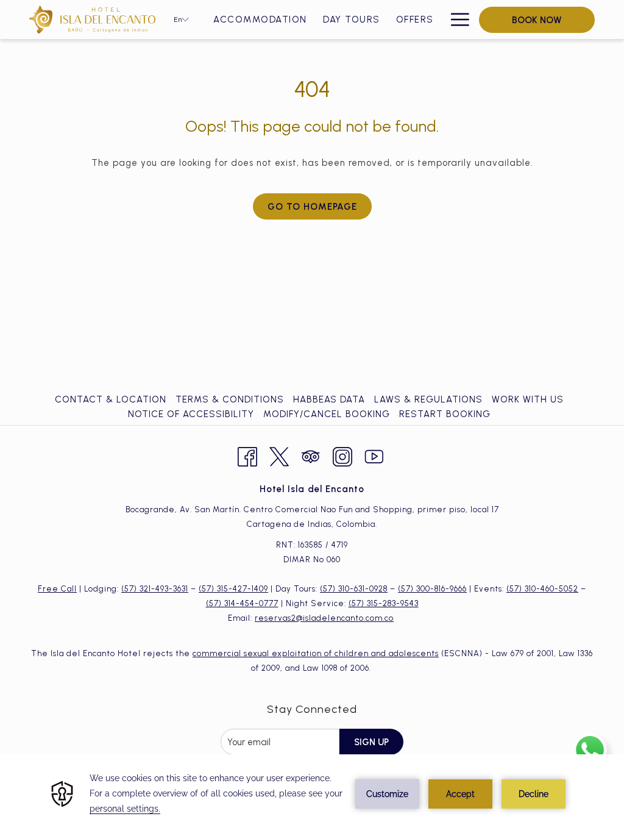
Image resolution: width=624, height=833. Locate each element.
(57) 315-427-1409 (233, 588)
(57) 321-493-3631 (154, 588)
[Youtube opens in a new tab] (374, 454)
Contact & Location (110, 399)
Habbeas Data (329, 399)
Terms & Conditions (230, 399)
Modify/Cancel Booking (326, 414)
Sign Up (371, 742)
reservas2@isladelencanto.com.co (324, 618)
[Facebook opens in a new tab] (247, 454)
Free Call (57, 588)
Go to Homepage (312, 206)
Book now (537, 20)
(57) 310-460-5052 (542, 588)
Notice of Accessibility (191, 414)
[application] (312, 793)
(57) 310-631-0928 (354, 588)
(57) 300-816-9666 (432, 588)
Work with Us (528, 399)
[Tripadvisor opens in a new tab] (311, 454)
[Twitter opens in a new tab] (279, 454)
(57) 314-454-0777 (242, 603)
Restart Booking (445, 414)
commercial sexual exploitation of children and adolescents (316, 653)
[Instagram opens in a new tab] (342, 454)
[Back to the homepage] (92, 19)
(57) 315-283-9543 (384, 603)
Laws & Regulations (428, 399)
